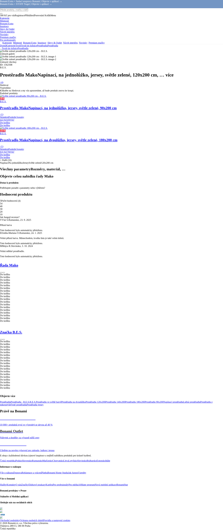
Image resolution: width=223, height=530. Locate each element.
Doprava (17, 472)
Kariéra (49, 484)
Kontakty (11, 484)
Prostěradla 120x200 (95, 402)
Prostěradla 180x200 (135, 402)
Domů (3, 45)
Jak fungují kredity (77, 472)
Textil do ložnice (29, 45)
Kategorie (10, 45)
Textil (18, 45)
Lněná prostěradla (191, 402)
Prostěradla (52, 45)
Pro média (73, 484)
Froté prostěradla (19, 404)
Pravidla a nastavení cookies (56, 520)
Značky (25, 484)
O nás (18, 484)
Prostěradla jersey (35, 404)
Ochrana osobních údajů (31, 520)
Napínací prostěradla (173, 402)
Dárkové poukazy (37, 484)
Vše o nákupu (6, 472)
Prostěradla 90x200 (154, 402)
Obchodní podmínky (10, 520)
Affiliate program (86, 484)
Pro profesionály (61, 484)
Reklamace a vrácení (32, 472)
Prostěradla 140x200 (115, 402)
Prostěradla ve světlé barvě (48, 402)
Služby (3, 484)
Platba (44, 472)
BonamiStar (122, 484)
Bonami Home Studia (57, 472)
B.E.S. (33, 402)
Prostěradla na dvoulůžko (73, 402)
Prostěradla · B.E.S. (20, 402)
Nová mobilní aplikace (106, 484)
